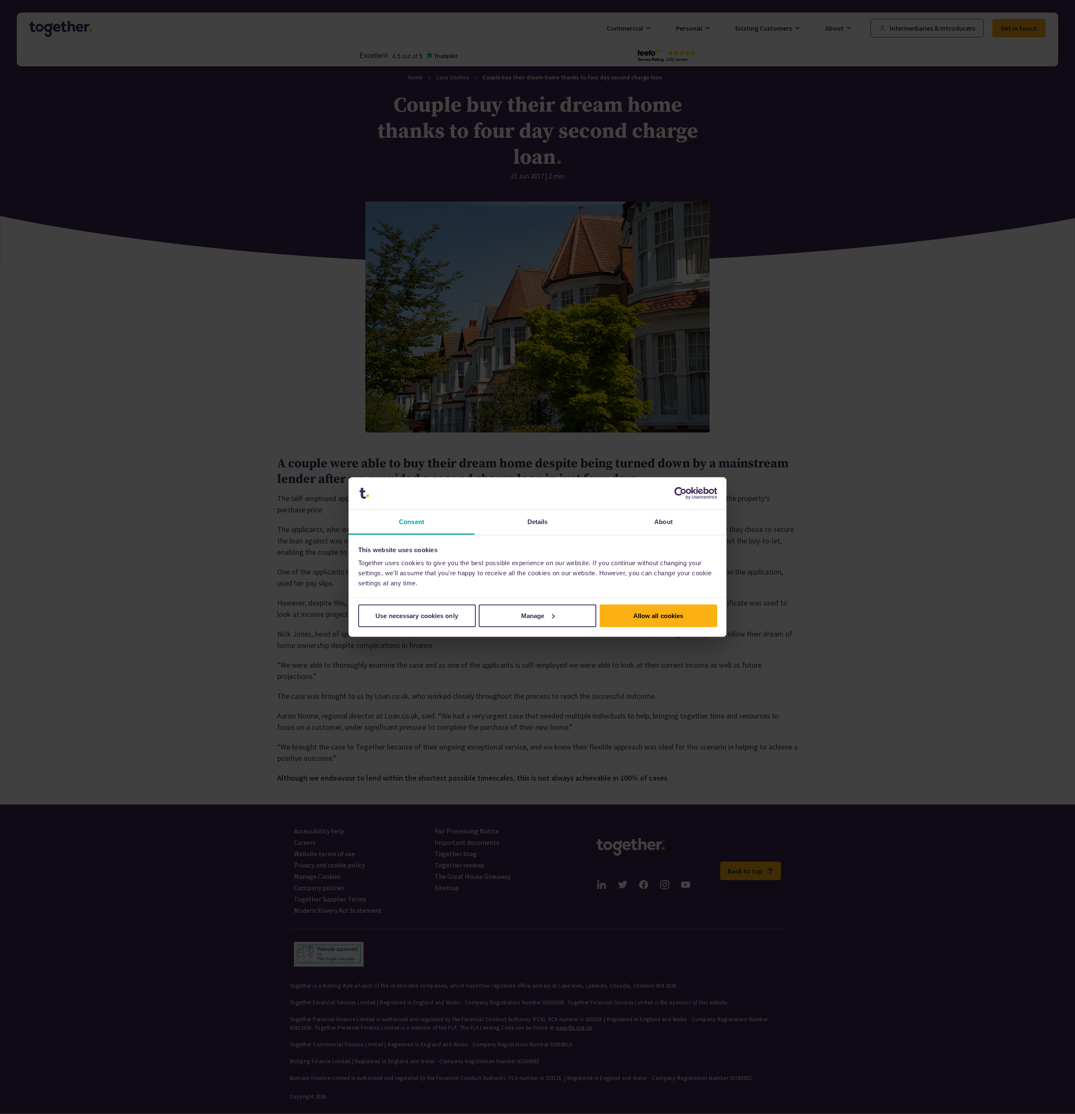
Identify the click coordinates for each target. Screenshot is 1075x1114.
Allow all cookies (658, 615)
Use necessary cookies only (416, 615)
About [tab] (663, 521)
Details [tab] (537, 521)
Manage (533, 615)
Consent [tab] (411, 521)
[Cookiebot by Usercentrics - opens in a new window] (680, 493)
